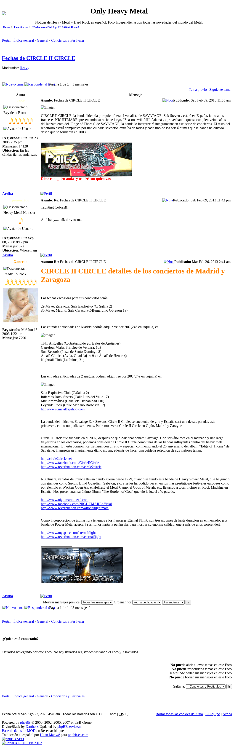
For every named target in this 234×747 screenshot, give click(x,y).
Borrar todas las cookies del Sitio (179, 714)
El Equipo (212, 714)
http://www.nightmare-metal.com (64, 500)
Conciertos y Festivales (68, 40)
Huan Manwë (50, 735)
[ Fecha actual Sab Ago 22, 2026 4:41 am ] (55, 27)
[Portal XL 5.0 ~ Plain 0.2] (22, 743)
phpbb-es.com (78, 735)
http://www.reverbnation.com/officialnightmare (75, 508)
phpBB (25, 722)
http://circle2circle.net (56, 459)
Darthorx (32, 726)
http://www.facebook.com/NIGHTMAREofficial (76, 504)
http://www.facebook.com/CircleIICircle (70, 463)
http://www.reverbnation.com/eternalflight (71, 537)
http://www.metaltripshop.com (63, 409)
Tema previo (198, 89)
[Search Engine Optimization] (13, 739)
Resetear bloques (53, 731)
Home (6, 27)
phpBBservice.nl (69, 726)
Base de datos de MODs (19, 731)
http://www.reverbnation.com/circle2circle (71, 467)
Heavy (24, 68)
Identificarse (21, 27)
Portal (6, 40)
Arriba (7, 193)
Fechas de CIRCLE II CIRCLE (38, 58)
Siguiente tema (220, 89)
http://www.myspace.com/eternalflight (68, 533)
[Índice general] (4, 14)
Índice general (23, 40)
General (42, 40)
